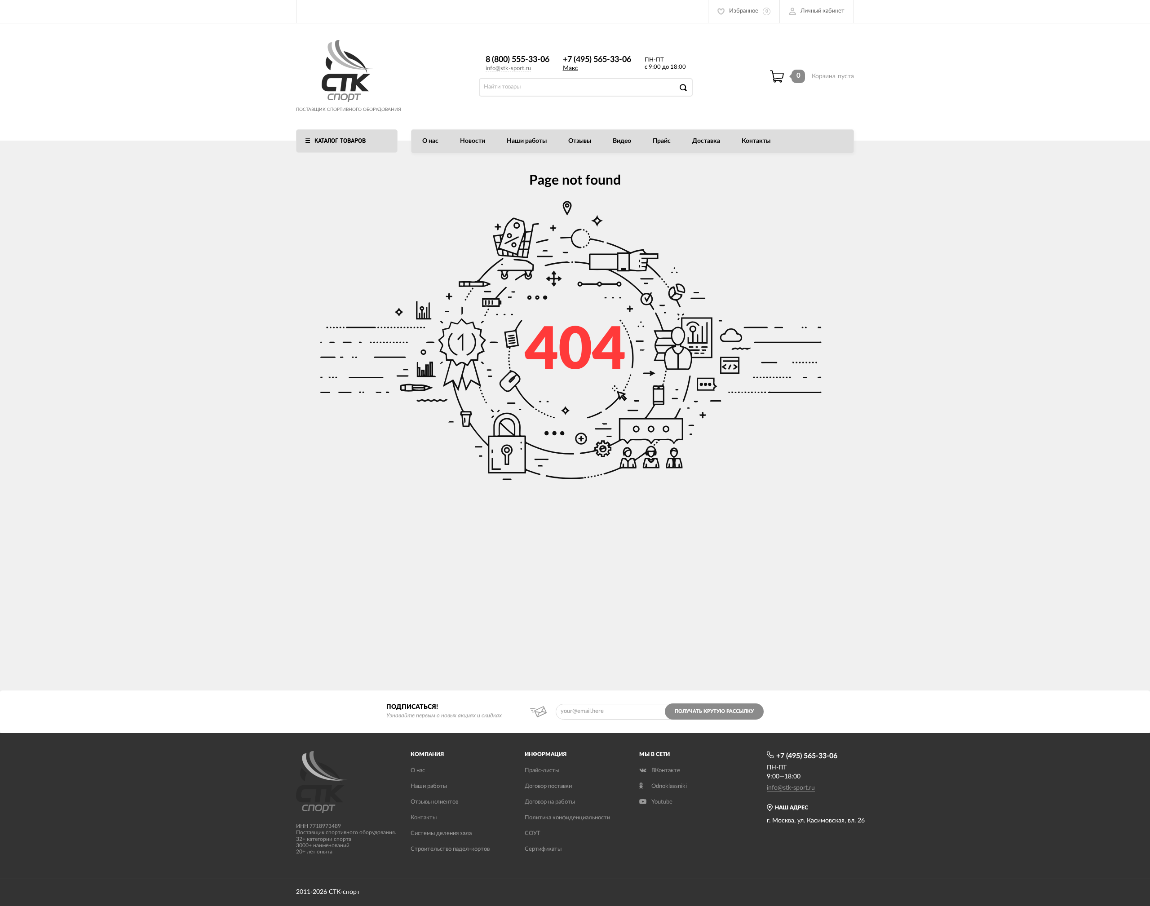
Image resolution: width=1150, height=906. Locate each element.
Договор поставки (548, 786)
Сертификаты (543, 849)
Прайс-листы (542, 770)
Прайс (662, 141)
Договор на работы (550, 802)
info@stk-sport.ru (508, 68)
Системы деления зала (441, 833)
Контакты (756, 141)
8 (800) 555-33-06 (517, 60)
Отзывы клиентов (434, 802)
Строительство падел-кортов (450, 849)
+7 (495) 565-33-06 (597, 60)
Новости (472, 141)
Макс (570, 68)
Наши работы (527, 141)
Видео (622, 141)
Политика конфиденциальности (567, 818)
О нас (430, 141)
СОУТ (532, 833)
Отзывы (579, 141)
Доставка (706, 141)
